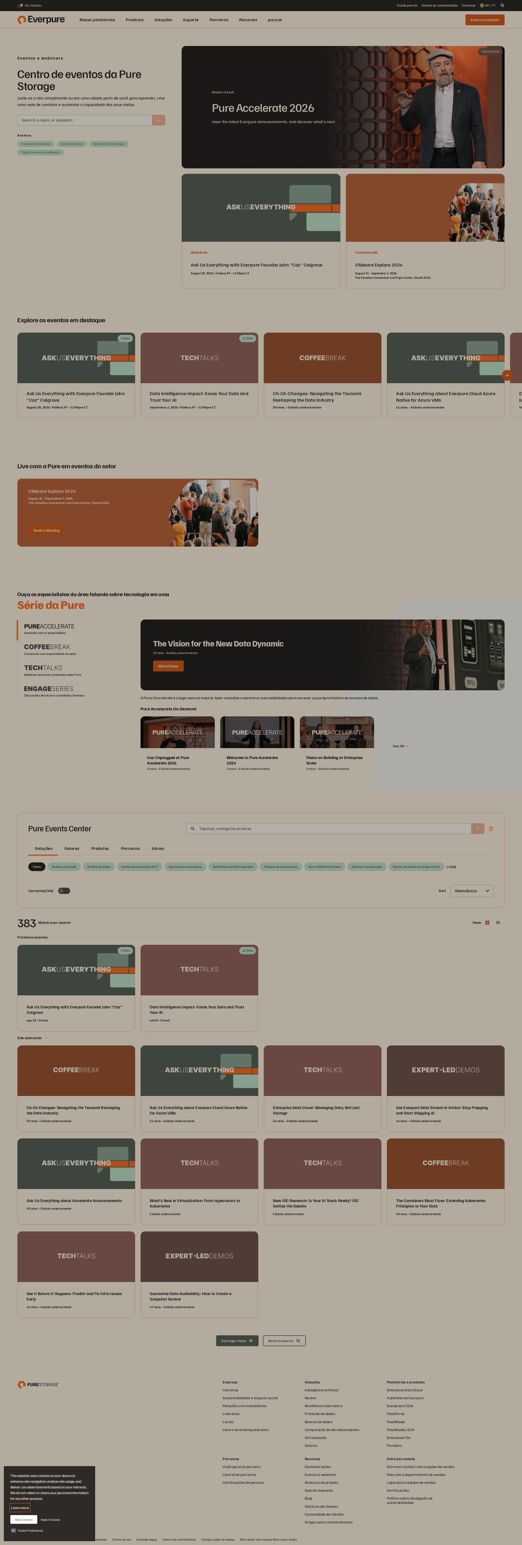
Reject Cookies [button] (50, 1520)
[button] (27, 1530)
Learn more (20, 1507)
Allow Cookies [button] (24, 1520)
